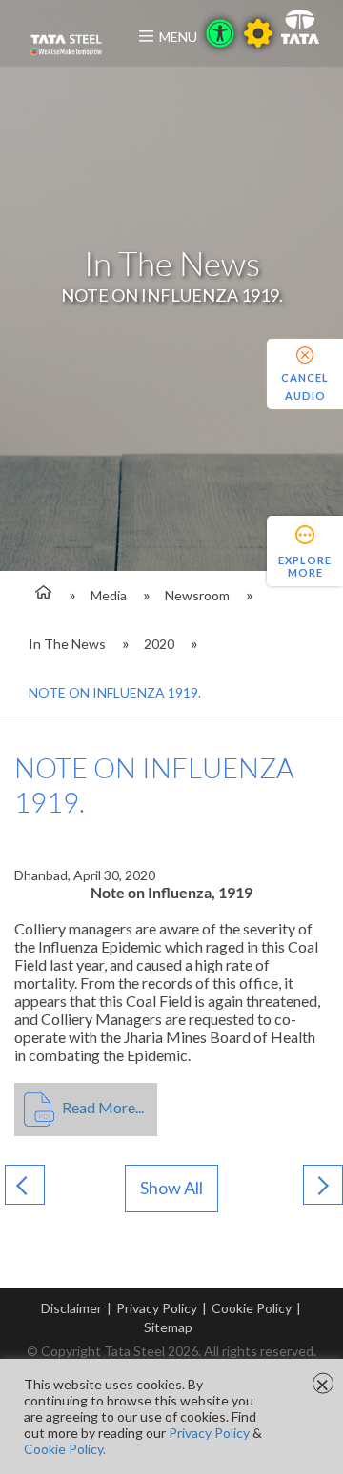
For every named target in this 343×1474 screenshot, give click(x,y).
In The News (67, 644)
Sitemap (168, 1327)
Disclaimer (71, 1308)
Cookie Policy (252, 1308)
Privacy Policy (156, 1308)
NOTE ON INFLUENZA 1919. (115, 692)
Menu (178, 37)
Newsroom (197, 595)
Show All (171, 1187)
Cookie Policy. (65, 1449)
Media (109, 595)
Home (40, 595)
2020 (159, 644)
